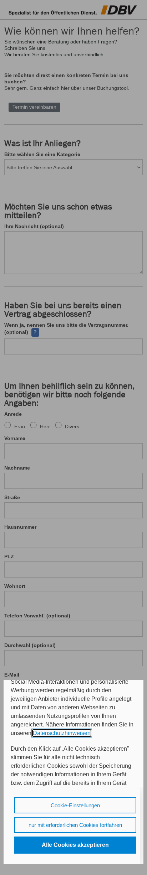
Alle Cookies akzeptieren (75, 845)
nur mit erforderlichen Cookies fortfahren (75, 825)
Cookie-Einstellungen (75, 805)
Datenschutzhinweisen (62, 733)
